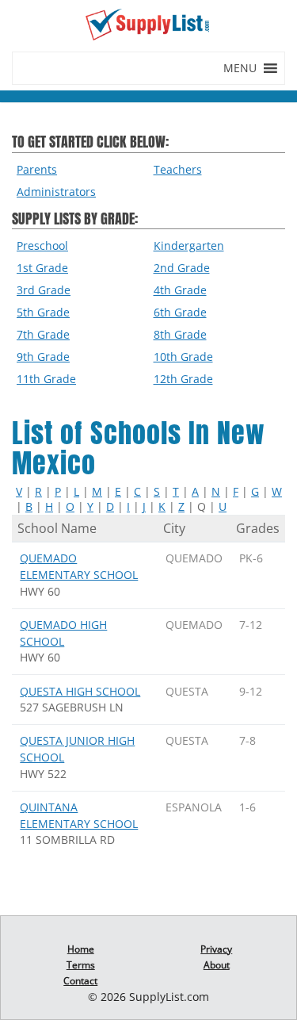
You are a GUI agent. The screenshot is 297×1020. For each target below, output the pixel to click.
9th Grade (43, 356)
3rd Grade (43, 289)
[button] (240, 68)
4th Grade (180, 289)
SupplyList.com (169, 996)
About (217, 965)
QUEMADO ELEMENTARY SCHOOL (79, 566)
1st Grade (42, 267)
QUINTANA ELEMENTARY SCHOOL (79, 815)
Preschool (42, 245)
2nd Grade (182, 267)
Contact (80, 980)
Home (80, 949)
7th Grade (43, 334)
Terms (81, 965)
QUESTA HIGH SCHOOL (80, 691)
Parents (37, 169)
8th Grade (180, 334)
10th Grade (183, 356)
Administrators (56, 191)
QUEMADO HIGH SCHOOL (63, 633)
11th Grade (46, 378)
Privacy (216, 949)
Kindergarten (189, 245)
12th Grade (183, 378)
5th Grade (43, 312)
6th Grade (180, 312)
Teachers (178, 169)
